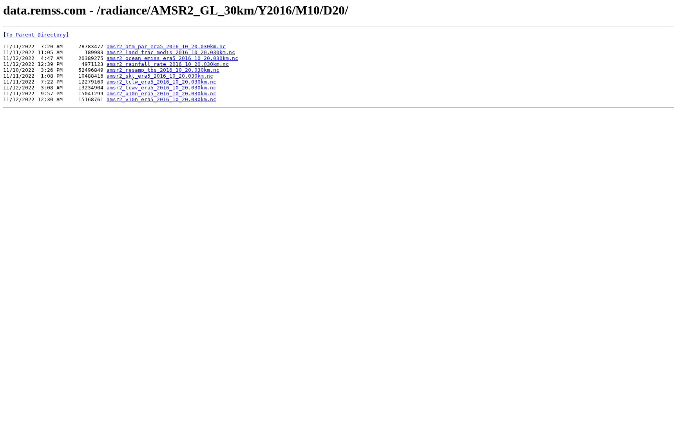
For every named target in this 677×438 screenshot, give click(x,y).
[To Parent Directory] (36, 35)
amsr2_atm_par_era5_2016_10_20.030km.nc (166, 46)
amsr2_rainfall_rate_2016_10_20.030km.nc (168, 64)
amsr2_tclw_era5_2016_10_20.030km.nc (161, 82)
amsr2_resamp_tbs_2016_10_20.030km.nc (163, 70)
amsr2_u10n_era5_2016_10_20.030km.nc (161, 93)
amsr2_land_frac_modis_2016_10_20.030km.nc (171, 52)
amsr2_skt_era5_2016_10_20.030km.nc (160, 76)
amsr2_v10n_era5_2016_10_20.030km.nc (161, 99)
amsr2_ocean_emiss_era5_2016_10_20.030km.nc (172, 58)
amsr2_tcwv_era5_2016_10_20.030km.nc (161, 88)
